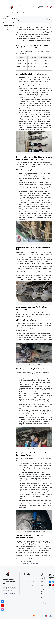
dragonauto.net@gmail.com (46, 1)
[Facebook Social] (50, 582)
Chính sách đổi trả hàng (43, 593)
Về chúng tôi (25, 577)
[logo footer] (9, 574)
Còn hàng (7, 27)
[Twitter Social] (53, 582)
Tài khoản (5, 1)
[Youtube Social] (53, 585)
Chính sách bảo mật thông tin (43, 600)
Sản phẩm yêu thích (12, 1)
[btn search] (34, 7)
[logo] (11, 7)
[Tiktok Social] (50, 585)
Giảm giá (7, 29)
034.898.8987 (29, 583)
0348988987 (36, 1)
